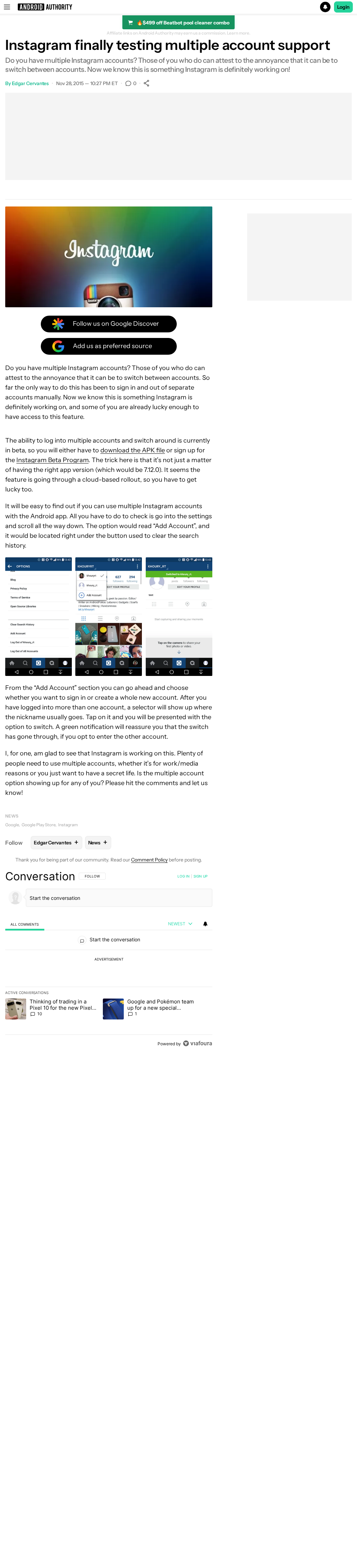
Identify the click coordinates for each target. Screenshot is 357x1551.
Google (12, 824)
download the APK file (132, 450)
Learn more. (238, 33)
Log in (183, 876)
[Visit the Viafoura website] (197, 1043)
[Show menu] (7, 7)
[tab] (24, 924)
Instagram (68, 824)
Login (343, 7)
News (11, 816)
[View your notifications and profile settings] (205, 924)
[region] (108, 960)
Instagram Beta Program (52, 460)
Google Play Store (38, 824)
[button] (178, 7)
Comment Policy (149, 860)
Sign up (200, 876)
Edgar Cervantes (30, 83)
